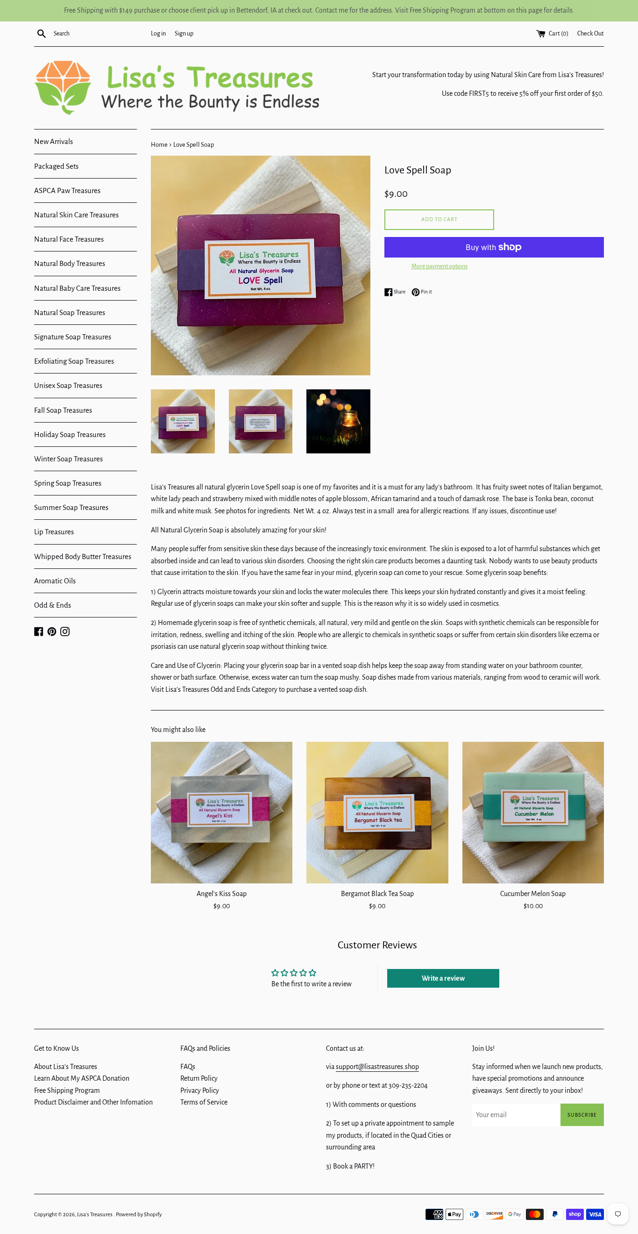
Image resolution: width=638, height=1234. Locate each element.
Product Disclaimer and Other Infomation (93, 1102)
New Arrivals (53, 141)
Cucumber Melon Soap (533, 893)
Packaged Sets (56, 166)
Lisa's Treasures (95, 1215)
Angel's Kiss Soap (222, 893)
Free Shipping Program (67, 1090)
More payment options (439, 266)
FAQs (187, 1066)
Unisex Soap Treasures (68, 385)
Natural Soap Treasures (69, 312)
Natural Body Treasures (69, 263)
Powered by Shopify (139, 1215)
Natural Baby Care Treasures (77, 288)
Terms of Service (203, 1102)
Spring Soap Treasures (67, 483)
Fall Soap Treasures (63, 410)
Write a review (443, 978)
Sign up (184, 33)
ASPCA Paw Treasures (67, 190)
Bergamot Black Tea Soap (377, 893)
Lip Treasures (54, 532)
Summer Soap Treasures (71, 507)
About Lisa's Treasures (65, 1066)
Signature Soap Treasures (72, 337)
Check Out (590, 33)
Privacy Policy (199, 1090)
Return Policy (199, 1078)
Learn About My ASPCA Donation (81, 1078)
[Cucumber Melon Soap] (533, 812)
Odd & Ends (52, 605)
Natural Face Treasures (69, 239)
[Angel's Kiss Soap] (221, 812)
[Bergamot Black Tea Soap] (377, 812)
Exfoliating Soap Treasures (74, 361)
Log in (158, 33)
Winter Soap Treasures (68, 459)
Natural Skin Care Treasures (76, 215)
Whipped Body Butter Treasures (82, 556)
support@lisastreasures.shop (377, 1066)
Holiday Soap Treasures (70, 434)
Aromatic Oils (55, 581)
